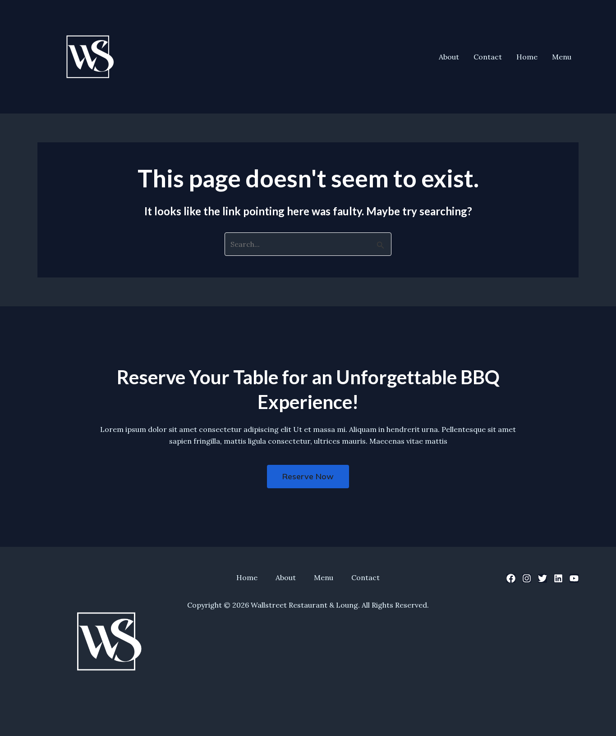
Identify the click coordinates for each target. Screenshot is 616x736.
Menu (561, 56)
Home (527, 56)
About (449, 56)
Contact (487, 56)
